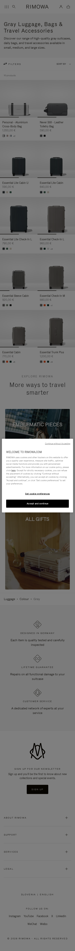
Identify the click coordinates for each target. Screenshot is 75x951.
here (13, 470)
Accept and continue (37, 503)
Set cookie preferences (37, 493)
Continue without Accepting (57, 443)
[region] (37, 475)
